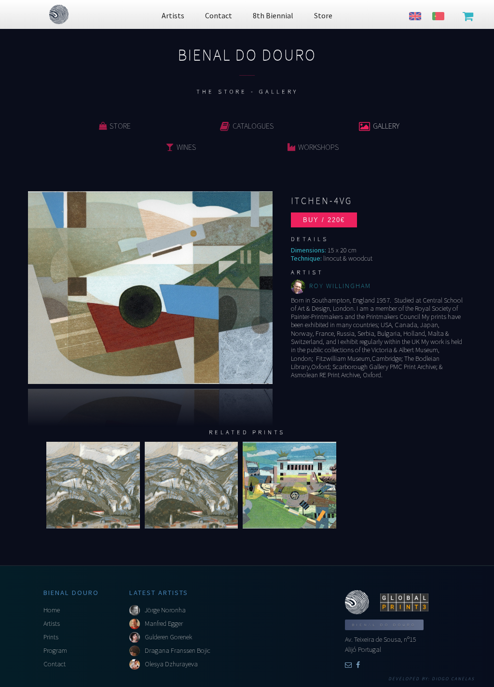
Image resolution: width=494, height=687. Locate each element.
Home (51, 610)
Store (120, 126)
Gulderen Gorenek (168, 637)
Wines (186, 147)
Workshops (318, 147)
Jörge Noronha (165, 610)
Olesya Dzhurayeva (171, 664)
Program (55, 650)
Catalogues (253, 126)
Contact (54, 664)
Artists (51, 623)
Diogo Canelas (453, 679)
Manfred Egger (164, 623)
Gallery (386, 126)
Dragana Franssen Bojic (177, 650)
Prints (50, 637)
